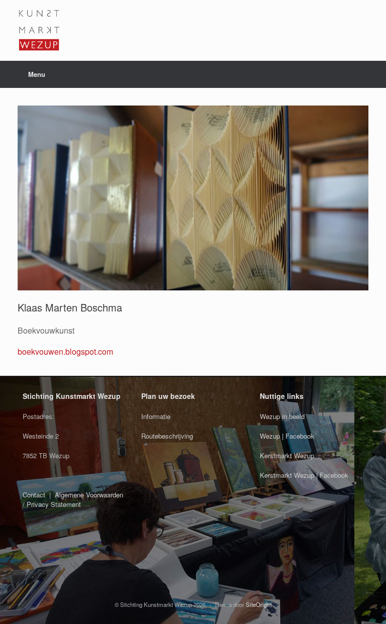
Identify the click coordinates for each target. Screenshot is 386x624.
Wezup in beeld (282, 416)
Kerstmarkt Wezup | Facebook (304, 475)
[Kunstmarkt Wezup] (39, 30)
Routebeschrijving (167, 436)
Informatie (155, 416)
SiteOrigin (258, 604)
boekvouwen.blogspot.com (65, 351)
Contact (34, 494)
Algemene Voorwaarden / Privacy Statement (73, 499)
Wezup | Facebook (287, 436)
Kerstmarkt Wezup (287, 455)
